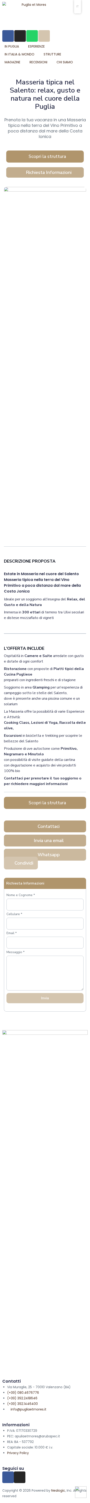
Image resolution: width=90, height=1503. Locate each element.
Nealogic (58, 1490)
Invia (45, 998)
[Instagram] (19, 1477)
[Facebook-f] (8, 1477)
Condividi (24, 863)
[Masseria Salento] (45, 214)
